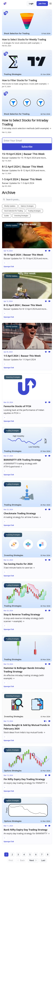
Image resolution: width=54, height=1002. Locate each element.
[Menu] (50, 3)
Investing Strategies (21, 216)
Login (31, 3)
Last (43, 860)
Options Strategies (27, 206)
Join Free (42, 3)
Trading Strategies (34, 211)
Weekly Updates (9, 206)
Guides (6, 216)
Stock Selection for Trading (13, 211)
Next (31, 860)
